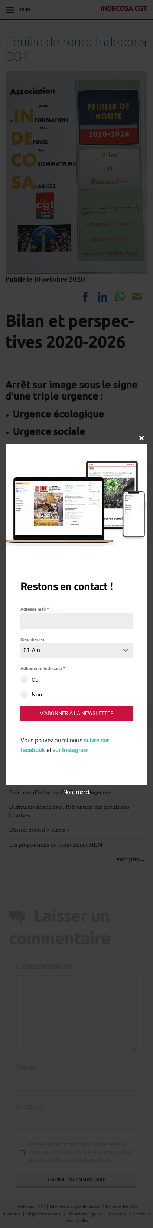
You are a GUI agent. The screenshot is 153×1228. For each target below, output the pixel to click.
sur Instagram (70, 750)
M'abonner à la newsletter (76, 713)
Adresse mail (34, 609)
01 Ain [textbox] (31, 650)
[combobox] (76, 650)
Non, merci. (76, 791)
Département (33, 639)
